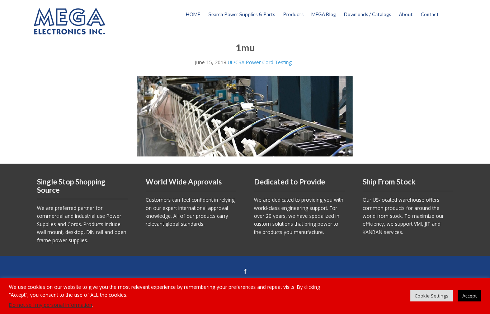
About (406, 14)
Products (293, 14)
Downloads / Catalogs (367, 14)
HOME (193, 14)
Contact (430, 14)
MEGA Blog (323, 14)
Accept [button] (469, 295)
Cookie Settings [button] (431, 295)
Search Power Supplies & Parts (241, 14)
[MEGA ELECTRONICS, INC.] (69, 20)
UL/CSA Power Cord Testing (260, 62)
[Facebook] (245, 272)
